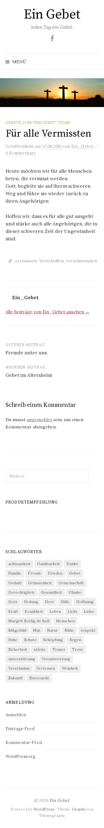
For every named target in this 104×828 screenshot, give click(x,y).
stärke (40, 649)
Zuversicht (39, 677)
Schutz (30, 639)
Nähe (69, 630)
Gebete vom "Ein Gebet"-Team (38, 122)
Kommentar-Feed (24, 742)
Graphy (79, 809)
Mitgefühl (17, 630)
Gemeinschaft (71, 582)
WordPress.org (20, 756)
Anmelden (16, 714)
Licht (72, 611)
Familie (14, 573)
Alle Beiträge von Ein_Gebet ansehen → (48, 311)
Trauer (58, 649)
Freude (34, 573)
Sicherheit (17, 649)
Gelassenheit (40, 582)
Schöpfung (53, 639)
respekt (88, 630)
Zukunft (15, 677)
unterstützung (21, 658)
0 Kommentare (21, 153)
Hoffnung (85, 601)
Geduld (14, 582)
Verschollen (51, 260)
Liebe (89, 611)
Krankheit (34, 611)
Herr (49, 601)
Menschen (65, 620)
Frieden (55, 573)
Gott (12, 601)
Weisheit (70, 668)
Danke (72, 563)
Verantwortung (56, 658)
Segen (75, 639)
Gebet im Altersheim (29, 375)
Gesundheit (51, 592)
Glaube (75, 592)
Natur (52, 630)
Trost (77, 649)
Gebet (74, 573)
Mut (36, 630)
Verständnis (19, 668)
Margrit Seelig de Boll (28, 620)
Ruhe (12, 639)
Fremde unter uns (26, 353)
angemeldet (39, 419)
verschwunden (81, 260)
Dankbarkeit (48, 563)
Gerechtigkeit (21, 592)
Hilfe (65, 601)
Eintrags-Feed (20, 728)
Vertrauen (46, 668)
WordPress (44, 809)
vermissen (26, 260)
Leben (55, 611)
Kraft (13, 611)
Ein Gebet (52, 14)
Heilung (31, 601)
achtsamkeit (19, 563)
